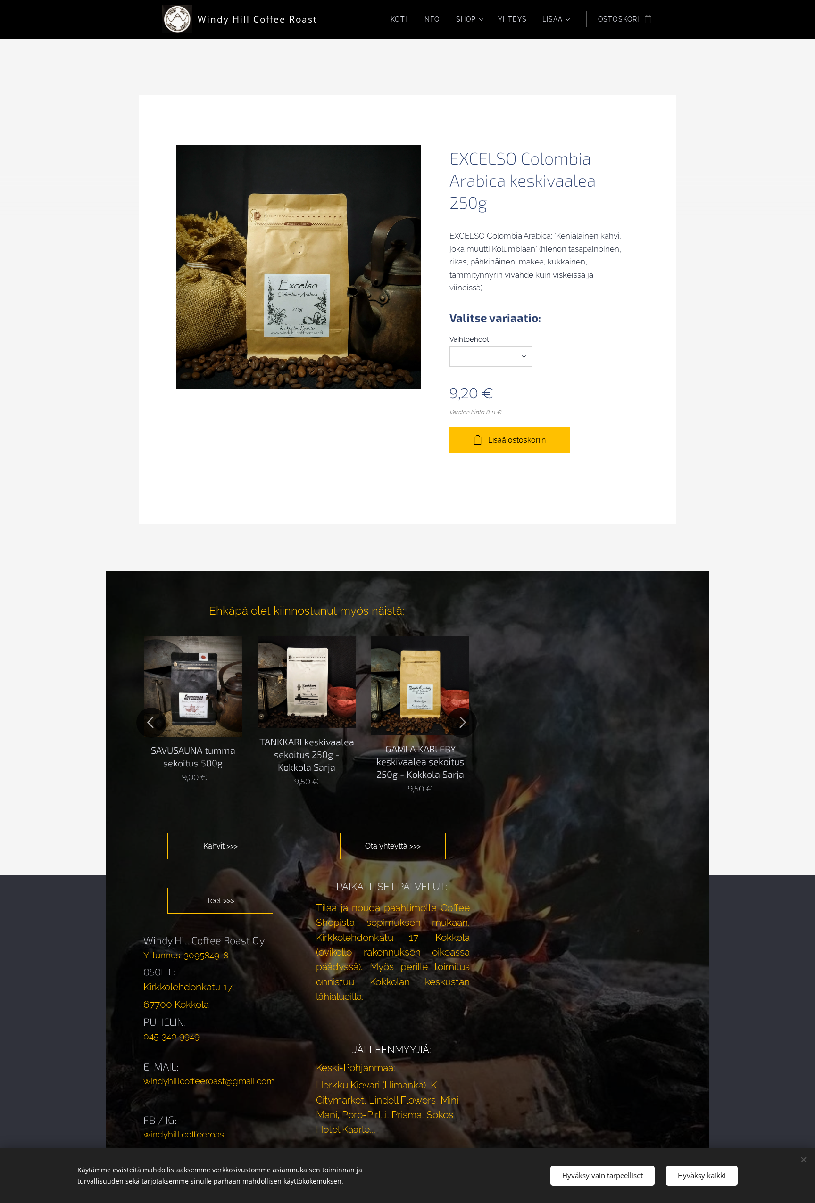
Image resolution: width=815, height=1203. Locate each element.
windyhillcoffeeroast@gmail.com (208, 1081)
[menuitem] (399, 19)
